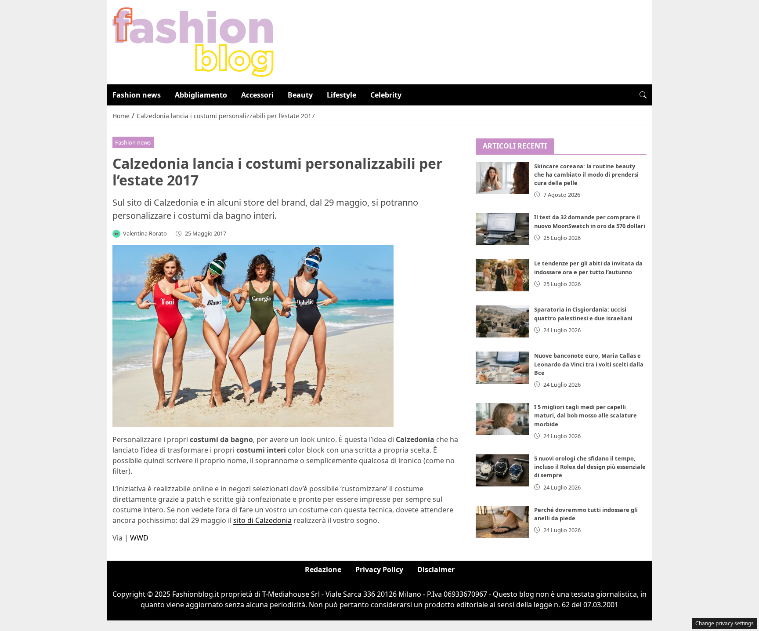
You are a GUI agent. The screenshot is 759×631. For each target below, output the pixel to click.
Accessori (257, 95)
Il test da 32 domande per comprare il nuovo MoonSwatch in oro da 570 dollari (589, 221)
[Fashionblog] (193, 41)
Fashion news (136, 95)
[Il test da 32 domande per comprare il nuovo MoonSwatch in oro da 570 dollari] (502, 229)
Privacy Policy (379, 569)
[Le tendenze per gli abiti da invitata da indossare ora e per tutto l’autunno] (502, 275)
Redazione (323, 569)
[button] (643, 95)
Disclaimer (436, 569)
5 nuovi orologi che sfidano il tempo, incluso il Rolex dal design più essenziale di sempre (590, 466)
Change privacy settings (724, 623)
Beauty (300, 95)
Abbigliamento (201, 95)
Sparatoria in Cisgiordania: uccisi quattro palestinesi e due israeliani (583, 313)
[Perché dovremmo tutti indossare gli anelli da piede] (502, 522)
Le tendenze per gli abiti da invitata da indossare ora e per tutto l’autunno (588, 267)
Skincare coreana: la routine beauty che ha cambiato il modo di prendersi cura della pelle (586, 174)
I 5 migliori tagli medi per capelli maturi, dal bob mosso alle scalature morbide (585, 415)
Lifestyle (341, 95)
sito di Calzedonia (262, 520)
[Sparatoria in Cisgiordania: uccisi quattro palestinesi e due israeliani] (502, 321)
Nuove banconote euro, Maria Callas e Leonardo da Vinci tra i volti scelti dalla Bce (588, 364)
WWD (139, 538)
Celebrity (385, 95)
